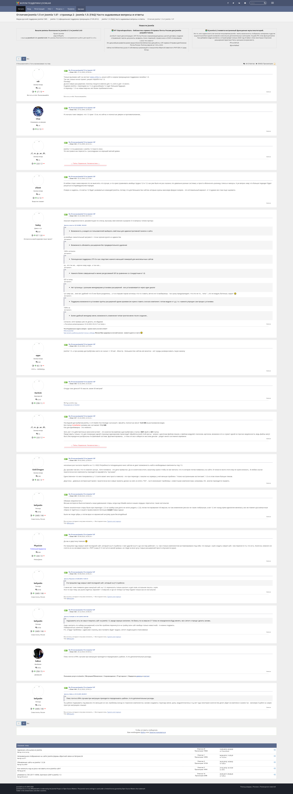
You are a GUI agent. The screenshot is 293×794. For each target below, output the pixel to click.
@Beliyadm (70, 523)
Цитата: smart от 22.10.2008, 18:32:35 (75, 225)
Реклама (256, 787)
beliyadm (38, 505)
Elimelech (25, 777)
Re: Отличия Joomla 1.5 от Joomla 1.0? (82, 494)
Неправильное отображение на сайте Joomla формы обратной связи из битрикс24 (50, 756)
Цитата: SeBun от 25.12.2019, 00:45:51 (75, 694)
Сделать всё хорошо (114, 521)
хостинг (147, 676)
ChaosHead (225, 751)
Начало (21, 9)
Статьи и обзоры (89, 333)
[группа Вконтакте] (239, 3)
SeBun (38, 661)
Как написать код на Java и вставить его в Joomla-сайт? (39, 768)
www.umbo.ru (95, 77)
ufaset (38, 187)
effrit (223, 770)
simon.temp (25, 752)
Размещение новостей (268, 787)
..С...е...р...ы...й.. (38, 153)
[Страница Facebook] (228, 3)
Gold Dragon (38, 469)
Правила (71, 9)
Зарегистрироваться (157, 732)
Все (28, 59)
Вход (29, 9)
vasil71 (24, 758)
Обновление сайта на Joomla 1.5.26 (31, 762)
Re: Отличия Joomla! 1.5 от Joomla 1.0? (82, 70)
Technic (224, 757)
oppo (38, 355)
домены (139, 676)
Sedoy (38, 225)
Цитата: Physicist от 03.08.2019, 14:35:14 (76, 579)
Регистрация (39, 9)
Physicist (38, 545)
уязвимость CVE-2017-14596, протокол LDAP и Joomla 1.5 (39, 775)
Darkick (38, 393)
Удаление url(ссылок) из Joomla (29, 750)
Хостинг (81, 9)
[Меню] (272, 3)
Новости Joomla (146, 25)
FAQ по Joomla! (68, 331)
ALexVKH (24, 764)
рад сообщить (59, 36)
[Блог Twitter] (233, 3)
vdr (38, 81)
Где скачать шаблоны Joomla (73, 333)
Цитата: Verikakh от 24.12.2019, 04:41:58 (76, 616)
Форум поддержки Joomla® (35, 3)
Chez (38, 119)
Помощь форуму (245, 787)
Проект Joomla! (58, 34)
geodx (24, 771)
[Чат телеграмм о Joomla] (245, 3)
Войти (143, 732)
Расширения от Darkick (71, 405)
